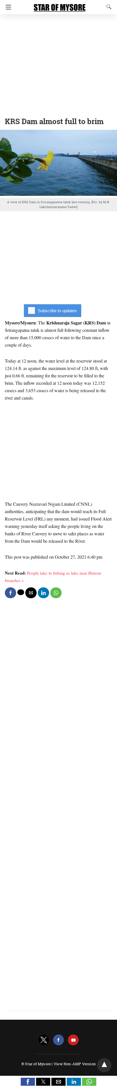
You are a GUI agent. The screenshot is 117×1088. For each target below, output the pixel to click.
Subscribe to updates (57, 310)
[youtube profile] (73, 1040)
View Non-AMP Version (75, 1063)
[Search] (108, 7)
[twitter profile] (43, 1040)
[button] (28, 1082)
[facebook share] (10, 592)
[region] (58, 64)
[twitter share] (20, 592)
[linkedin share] (43, 592)
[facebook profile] (58, 1040)
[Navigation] (7, 7)
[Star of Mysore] (60, 5)
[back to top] (104, 1065)
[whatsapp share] (56, 592)
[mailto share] (31, 592)
